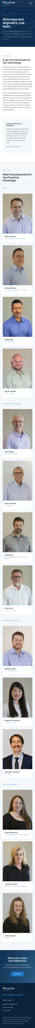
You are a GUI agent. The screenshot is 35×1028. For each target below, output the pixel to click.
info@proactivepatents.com (10, 1004)
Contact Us (17, 974)
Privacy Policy (7, 1010)
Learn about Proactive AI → (14, 146)
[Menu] (30, 3)
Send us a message (8, 1007)
